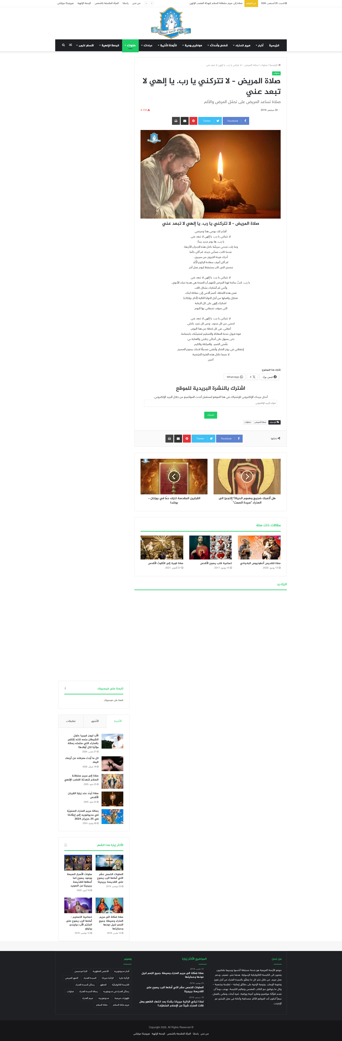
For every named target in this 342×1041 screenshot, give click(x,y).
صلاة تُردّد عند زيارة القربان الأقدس (225, 3)
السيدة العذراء (90, 978)
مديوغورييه (104, 998)
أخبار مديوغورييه (121, 971)
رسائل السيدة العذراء (85, 984)
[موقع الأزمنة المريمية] (171, 23)
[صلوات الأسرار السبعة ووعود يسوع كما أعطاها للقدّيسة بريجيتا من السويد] (78, 862)
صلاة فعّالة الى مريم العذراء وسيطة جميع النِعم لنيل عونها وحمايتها (111, 923)
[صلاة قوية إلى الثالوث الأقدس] (162, 548)
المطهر (103, 984)
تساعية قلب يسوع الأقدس (216, 563)
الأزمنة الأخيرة (168, 45)
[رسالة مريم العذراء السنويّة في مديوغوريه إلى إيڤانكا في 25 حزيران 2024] (112, 816)
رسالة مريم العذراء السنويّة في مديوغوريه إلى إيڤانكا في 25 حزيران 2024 (83, 815)
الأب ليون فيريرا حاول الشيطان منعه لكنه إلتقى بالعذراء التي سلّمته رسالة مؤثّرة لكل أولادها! (83, 741)
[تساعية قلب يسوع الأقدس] (210, 548)
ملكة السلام (101, 1005)
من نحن (136, 3)
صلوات (131, 45)
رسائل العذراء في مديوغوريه (116, 991)
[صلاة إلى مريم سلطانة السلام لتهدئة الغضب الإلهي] (112, 781)
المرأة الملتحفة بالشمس (107, 3)
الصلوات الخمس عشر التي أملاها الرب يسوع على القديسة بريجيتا (110, 878)
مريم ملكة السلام (121, 1005)
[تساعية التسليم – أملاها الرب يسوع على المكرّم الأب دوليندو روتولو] (78, 905)
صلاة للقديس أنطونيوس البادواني (260, 563)
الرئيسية (274, 45)
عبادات (148, 45)
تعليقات (71, 721)
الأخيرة (118, 721)
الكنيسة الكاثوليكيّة (120, 984)
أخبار (260, 45)
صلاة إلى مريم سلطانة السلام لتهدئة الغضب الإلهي (81, 778)
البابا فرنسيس (80, 971)
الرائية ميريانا (108, 978)
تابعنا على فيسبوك (113, 700)
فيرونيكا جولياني (65, 3)
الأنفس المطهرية (101, 971)
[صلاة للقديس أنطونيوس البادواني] (259, 548)
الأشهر (95, 721)
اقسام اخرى (86, 45)
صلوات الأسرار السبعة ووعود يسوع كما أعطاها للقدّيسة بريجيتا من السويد (79, 880)
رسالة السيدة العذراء (88, 991)
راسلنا (125, 3)
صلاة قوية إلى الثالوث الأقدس (165, 563)
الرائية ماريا (124, 978)
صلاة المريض (260, 422)
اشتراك (210, 415)
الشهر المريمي (71, 978)
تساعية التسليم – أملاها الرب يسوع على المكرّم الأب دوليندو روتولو (79, 923)
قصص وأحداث (219, 45)
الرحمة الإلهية (84, 3)
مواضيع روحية (193, 45)
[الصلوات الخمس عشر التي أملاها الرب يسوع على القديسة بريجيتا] (109, 862)
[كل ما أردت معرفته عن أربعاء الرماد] (112, 763)
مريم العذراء (243, 45)
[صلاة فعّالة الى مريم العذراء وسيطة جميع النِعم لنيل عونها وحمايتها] (109, 905)
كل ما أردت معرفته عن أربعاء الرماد (82, 760)
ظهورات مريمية (122, 998)
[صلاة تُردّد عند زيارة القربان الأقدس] (112, 799)
